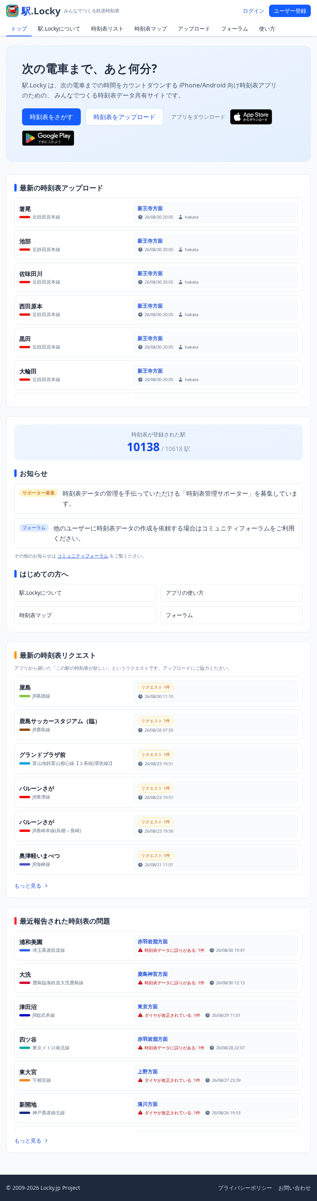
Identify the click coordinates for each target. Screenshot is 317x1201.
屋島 (25, 687)
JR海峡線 (41, 864)
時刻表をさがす (51, 117)
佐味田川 (31, 273)
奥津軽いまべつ (39, 855)
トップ (19, 28)
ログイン (253, 10)
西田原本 (31, 306)
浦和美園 (31, 942)
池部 (25, 241)
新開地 (28, 1104)
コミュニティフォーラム (82, 556)
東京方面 (148, 1006)
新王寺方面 (150, 208)
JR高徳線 (41, 696)
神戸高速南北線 (48, 1112)
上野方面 (148, 1071)
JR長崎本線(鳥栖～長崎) (56, 830)
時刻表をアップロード (124, 117)
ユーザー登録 (290, 10)
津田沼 (28, 1007)
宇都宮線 (41, 1080)
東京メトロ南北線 (51, 1047)
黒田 (25, 338)
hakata (191, 217)
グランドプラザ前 (42, 754)
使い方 (267, 28)
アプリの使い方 (185, 592)
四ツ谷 (28, 1039)
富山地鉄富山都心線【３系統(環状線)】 (73, 763)
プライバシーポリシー (245, 1187)
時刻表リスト (107, 28)
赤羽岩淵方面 (153, 941)
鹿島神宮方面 (153, 973)
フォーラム (234, 28)
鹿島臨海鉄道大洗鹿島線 (58, 982)
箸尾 (25, 208)
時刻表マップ (151, 28)
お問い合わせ (294, 1187)
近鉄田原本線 (46, 217)
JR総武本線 (43, 1015)
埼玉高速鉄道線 (48, 950)
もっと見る (27, 885)
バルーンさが (36, 788)
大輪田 (28, 371)
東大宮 (28, 1072)
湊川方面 (148, 1103)
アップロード (194, 28)
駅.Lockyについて (59, 28)
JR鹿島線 (41, 729)
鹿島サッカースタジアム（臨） (60, 721)
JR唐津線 (41, 797)
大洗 (25, 974)
